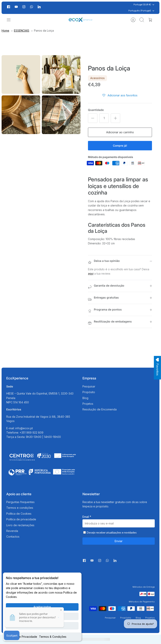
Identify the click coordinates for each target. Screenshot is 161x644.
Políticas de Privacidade (21, 636)
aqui (90, 273)
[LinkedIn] (39, 7)
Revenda (12, 531)
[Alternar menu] (10, 19)
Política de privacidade (21, 519)
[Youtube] (16, 6)
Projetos (87, 403)
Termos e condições (19, 507)
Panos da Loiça (44, 30)
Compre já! (120, 145)
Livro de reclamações (20, 525)
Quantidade (96, 109)
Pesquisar (88, 386)
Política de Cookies (18, 513)
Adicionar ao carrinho (120, 132)
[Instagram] (24, 6)
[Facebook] (8, 6)
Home (5, 30)
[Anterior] (46, 8)
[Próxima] (115, 8)
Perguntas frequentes (20, 502)
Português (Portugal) (139, 10)
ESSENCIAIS (21, 30)
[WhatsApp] (31, 7)
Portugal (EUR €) (142, 4)
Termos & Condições (52, 636)
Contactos (12, 536)
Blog (85, 398)
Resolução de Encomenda (99, 409)
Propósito (88, 392)
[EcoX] (80, 20)
